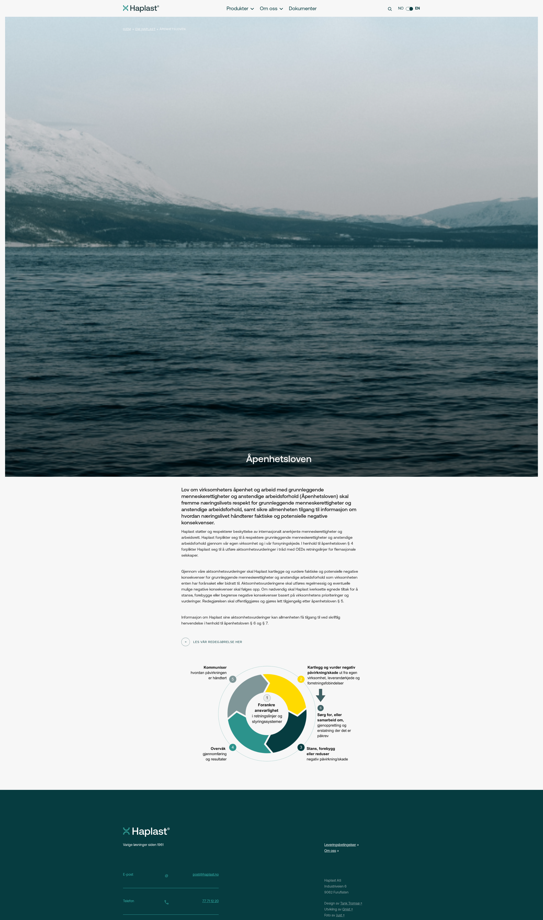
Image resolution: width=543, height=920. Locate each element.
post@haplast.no (206, 874)
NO (401, 9)
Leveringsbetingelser (340, 845)
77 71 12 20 (210, 901)
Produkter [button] (237, 8)
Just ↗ (340, 915)
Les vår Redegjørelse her (217, 642)
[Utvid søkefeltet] (390, 9)
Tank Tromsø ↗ (351, 903)
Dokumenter (303, 8)
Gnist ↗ (347, 909)
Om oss (268, 8)
